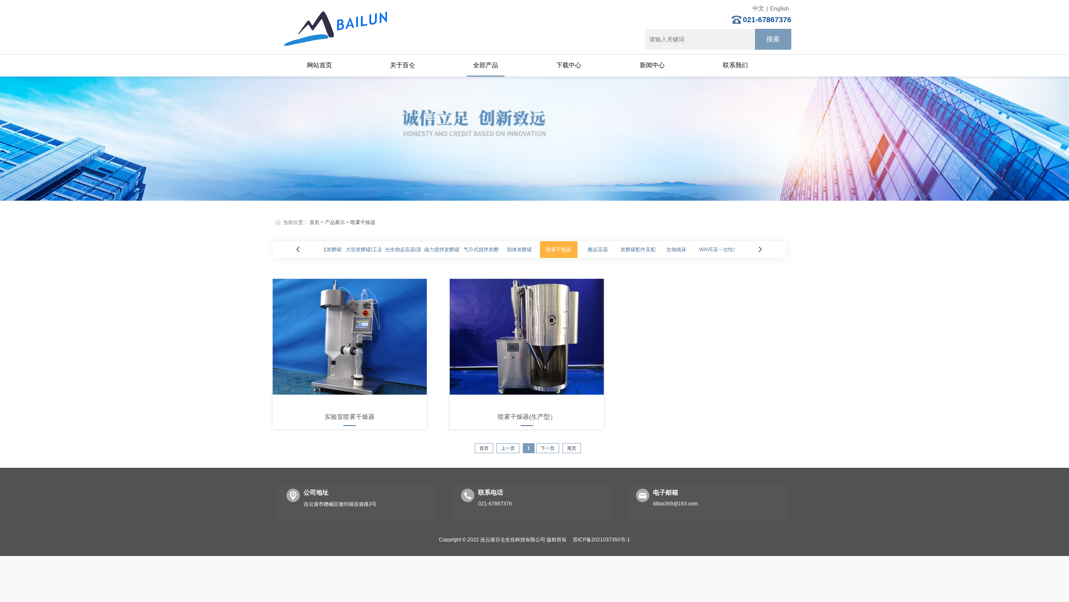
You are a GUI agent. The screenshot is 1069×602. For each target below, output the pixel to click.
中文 (758, 8)
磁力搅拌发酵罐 (441, 250)
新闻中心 (652, 65)
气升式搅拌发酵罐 (484, 250)
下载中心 (568, 65)
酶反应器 (598, 250)
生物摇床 (676, 250)
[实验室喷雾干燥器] (350, 342)
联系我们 (735, 65)
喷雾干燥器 (362, 222)
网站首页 (319, 65)
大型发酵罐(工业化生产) (372, 250)
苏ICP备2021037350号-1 (601, 540)
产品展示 (335, 222)
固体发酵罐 (519, 250)
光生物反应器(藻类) (406, 250)
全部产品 (485, 65)
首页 (314, 222)
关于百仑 (402, 65)
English (779, 8)
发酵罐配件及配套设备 (646, 250)
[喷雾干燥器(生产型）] (527, 342)
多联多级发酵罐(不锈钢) (333, 250)
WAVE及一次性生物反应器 (728, 250)
